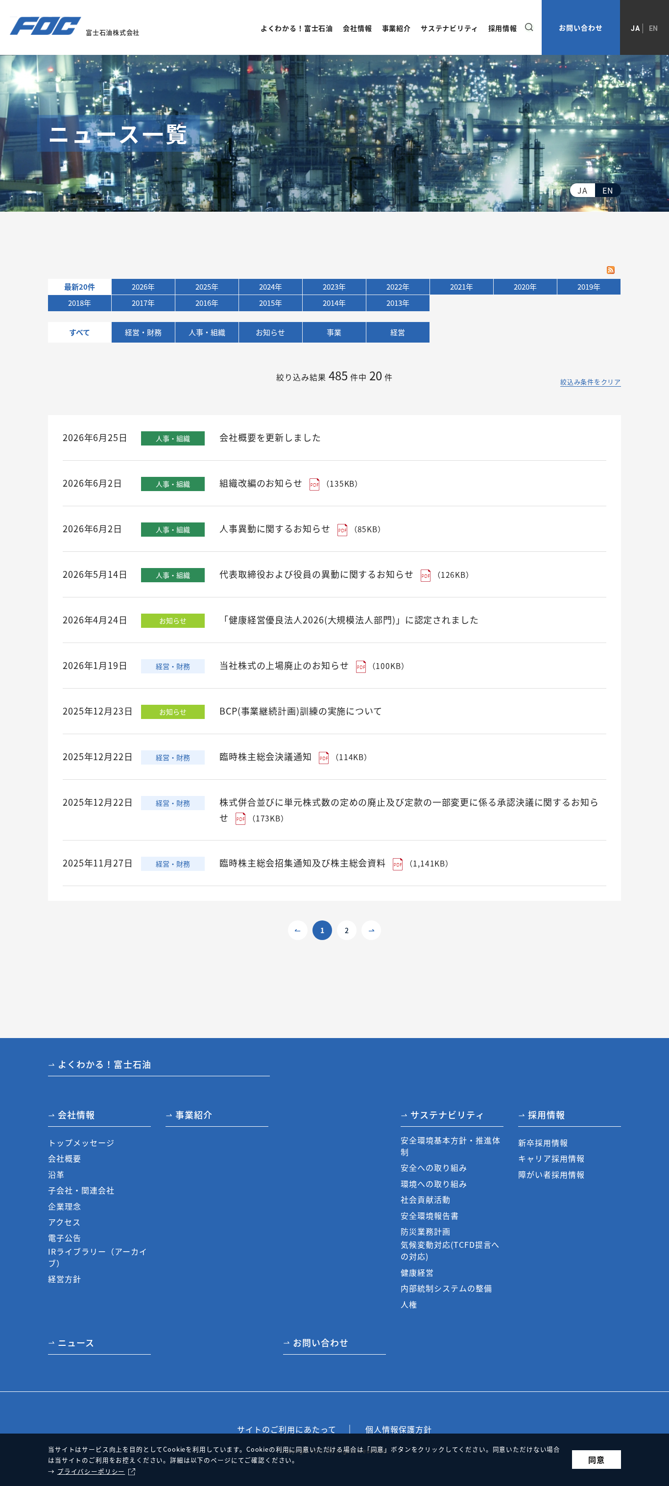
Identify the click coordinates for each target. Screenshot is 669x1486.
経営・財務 (143, 332)
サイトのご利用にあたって (286, 1429)
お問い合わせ (580, 27)
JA (635, 28)
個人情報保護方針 (398, 1429)
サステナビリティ (447, 1114)
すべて (79, 332)
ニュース (76, 1342)
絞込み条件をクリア (590, 381)
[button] (99, 1117)
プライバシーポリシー (91, 1471)
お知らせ (270, 332)
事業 (334, 332)
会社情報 (76, 1114)
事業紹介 (194, 1114)
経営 (397, 332)
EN (654, 28)
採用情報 (546, 1114)
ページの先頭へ (647, 1062)
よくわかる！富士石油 (104, 1064)
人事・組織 (207, 332)
